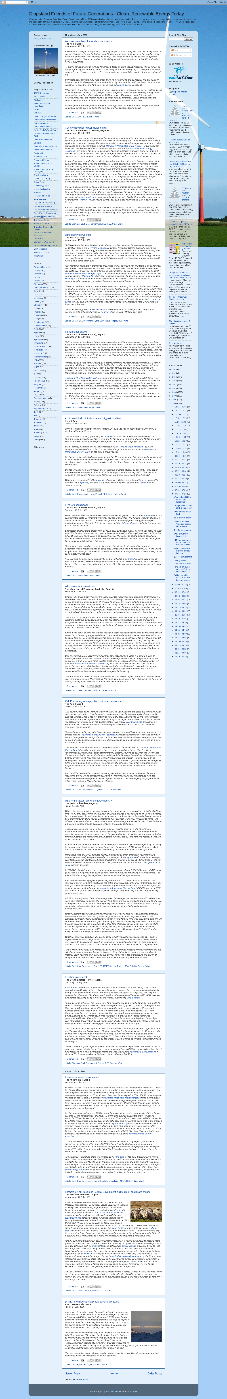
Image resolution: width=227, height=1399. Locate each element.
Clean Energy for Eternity (45, 116)
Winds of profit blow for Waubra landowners (88, 41)
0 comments (72, 113)
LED (79, 117)
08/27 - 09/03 (181, 471)
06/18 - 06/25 (181, 596)
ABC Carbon (39, 97)
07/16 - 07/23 (181, 494)
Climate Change (41, 123)
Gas (87, 224)
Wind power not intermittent (80, 586)
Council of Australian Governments (125, 1256)
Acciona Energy (88, 197)
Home (114, 1373)
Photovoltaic (39, 381)
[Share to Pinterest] (99, 112)
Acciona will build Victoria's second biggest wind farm (93, 418)
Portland (143, 482)
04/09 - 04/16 (181, 630)
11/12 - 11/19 (181, 429)
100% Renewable (41, 93)
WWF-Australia (40, 249)
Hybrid (96, 1181)
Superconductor (41, 409)
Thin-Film (38, 426)
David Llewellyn (99, 309)
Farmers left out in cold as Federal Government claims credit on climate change (108, 1192)
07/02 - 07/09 (181, 588)
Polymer (37, 384)
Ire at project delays (76, 331)
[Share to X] (94, 112)
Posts (175, 50)
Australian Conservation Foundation (99, 734)
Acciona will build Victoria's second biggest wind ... (182, 524)
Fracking (38, 312)
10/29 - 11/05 (181, 437)
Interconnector (40, 357)
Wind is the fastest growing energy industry (88, 800)
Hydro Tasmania (99, 248)
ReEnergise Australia (43, 206)
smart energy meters (75, 1169)
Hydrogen (88, 1365)
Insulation (115, 1181)
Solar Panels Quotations (45, 213)
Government (95, 224)
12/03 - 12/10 (181, 418)
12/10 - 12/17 (181, 414)
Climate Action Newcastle (45, 120)
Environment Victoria (43, 150)
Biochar (37, 274)
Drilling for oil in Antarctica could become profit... (182, 577)
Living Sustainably (42, 189)
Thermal (106, 690)
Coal (74, 117)
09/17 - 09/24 (181, 460)
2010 (174, 388)
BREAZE (38, 113)
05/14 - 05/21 (181, 611)
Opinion (37, 377)
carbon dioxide (124, 85)
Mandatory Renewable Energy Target (124, 146)
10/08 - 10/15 (181, 448)
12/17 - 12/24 (181, 410)
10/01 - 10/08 (181, 452)
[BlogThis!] (91, 112)
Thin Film (38, 422)
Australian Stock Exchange (143, 1051)
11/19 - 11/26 (181, 426)
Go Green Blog (41, 175)
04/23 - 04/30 (181, 623)
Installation (105, 1181)
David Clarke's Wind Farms (46, 130)
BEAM (36, 109)
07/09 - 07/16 (181, 585)
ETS (36, 308)
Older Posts (154, 1373)
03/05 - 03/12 (181, 649)
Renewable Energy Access (45, 210)
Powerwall (38, 388)
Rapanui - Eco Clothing (44, 203)
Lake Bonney (71, 987)
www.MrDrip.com (41, 252)
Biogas (37, 281)
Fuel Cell (38, 315)
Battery (37, 270)
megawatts (110, 436)
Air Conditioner (40, 267)
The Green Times (41, 220)
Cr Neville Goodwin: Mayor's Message (178, 298)
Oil (94, 1365)
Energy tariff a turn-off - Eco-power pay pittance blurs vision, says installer (180, 275)
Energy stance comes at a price (82, 1077)
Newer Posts (73, 1373)
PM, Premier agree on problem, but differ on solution (93, 701)
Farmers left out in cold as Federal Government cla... (183, 569)
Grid (90, 690)
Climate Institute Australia (45, 127)
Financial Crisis (40, 157)
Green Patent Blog (42, 178)
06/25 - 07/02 (181, 592)
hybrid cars (118, 1157)
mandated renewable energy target (120, 1097)
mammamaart (112, 1391)
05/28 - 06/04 (181, 604)
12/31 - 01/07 (181, 407)
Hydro (96, 321)
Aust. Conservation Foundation (42, 105)
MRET (107, 321)
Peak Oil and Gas (42, 196)
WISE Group (39, 239)
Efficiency (38, 305)
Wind (97, 117)
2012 (174, 381)
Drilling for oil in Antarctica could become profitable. (92, 1301)
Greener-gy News (41, 185)
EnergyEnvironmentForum (45, 146)
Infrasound (38, 343)
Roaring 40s (85, 199)
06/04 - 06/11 (181, 600)
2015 (174, 369)
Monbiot (37, 192)
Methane (37, 364)
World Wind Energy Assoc (45, 245)
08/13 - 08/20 (181, 479)
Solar (114, 224)
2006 (174, 403)
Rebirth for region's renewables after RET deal (180, 223)
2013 (174, 377)
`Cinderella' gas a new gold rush (187, 246)
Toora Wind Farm (41, 223)
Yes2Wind (38, 256)
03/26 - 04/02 (181, 638)
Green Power (40, 182)
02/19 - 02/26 (181, 657)
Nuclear (101, 790)
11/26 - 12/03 (181, 422)
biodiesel (96, 1246)
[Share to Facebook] (97, 112)
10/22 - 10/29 (181, 441)
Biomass (76, 224)
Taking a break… (176, 343)
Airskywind (38, 100)
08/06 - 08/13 (181, 482)
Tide (36, 429)
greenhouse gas (134, 722)
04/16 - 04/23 (181, 626)
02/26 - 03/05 (181, 653)
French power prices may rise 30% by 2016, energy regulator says (180, 164)
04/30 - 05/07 (181, 619)
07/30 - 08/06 (181, 486)
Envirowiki (38, 153)
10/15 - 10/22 (181, 445)
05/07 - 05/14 (181, 615)
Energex (37, 143)
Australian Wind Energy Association (82, 378)
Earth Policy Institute (43, 139)
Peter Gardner (40, 199)
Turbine (90, 117)
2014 (174, 373)
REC (84, 117)
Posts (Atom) (82, 1379)
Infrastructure (39, 346)
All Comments (179, 55)
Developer (38, 298)
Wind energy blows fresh (78, 235)
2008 (174, 396)
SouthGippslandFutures (44, 217)
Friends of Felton (41, 160)
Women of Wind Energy (44, 242)
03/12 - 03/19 (181, 645)
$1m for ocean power (76, 505)
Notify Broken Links (42, 39)
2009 (174, 392)
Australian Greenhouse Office (109, 1212)
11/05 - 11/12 (181, 433)
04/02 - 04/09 (181, 634)
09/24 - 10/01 (181, 456)
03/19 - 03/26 (181, 641)
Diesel (79, 690)
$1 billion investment (76, 977)
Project (114, 321)
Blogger (133, 1391)
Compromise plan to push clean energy (86, 127)
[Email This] (88, 112)
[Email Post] (82, 113)
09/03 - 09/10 (181, 467)
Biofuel (37, 277)
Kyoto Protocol (118, 1228)
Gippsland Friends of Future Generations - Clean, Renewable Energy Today (106, 13)
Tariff (36, 412)
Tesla (36, 415)
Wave (91, 575)
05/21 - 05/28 (181, 607)
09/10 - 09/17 (181, 464)
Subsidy (133, 966)
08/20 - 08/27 (181, 475)
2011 (174, 385)
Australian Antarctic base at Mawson (90, 663)
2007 (174, 400)
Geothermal (39, 322)
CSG (36, 295)
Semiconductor (41, 398)
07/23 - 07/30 (181, 490)
